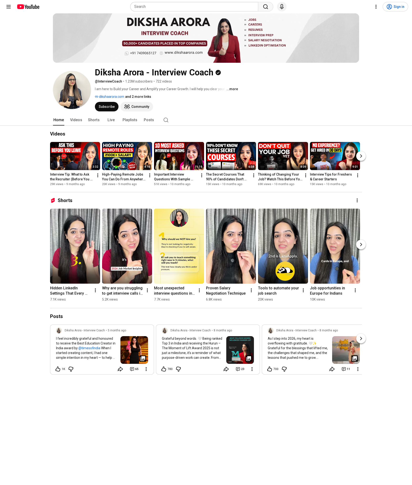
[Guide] (8, 7)
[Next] (361, 156)
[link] (102, 351)
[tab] (58, 120)
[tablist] (206, 120)
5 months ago (117, 330)
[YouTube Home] (28, 6)
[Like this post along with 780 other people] (164, 369)
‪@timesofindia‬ (89, 348)
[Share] (120, 369)
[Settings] (376, 7)
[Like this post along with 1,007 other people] (58, 369)
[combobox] (195, 7)
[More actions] (98, 175)
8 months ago (223, 330)
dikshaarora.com (111, 97)
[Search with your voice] (282, 6)
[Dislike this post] (71, 369)
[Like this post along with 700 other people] (269, 369)
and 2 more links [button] (138, 97)
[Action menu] (146, 369)
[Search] (265, 6)
